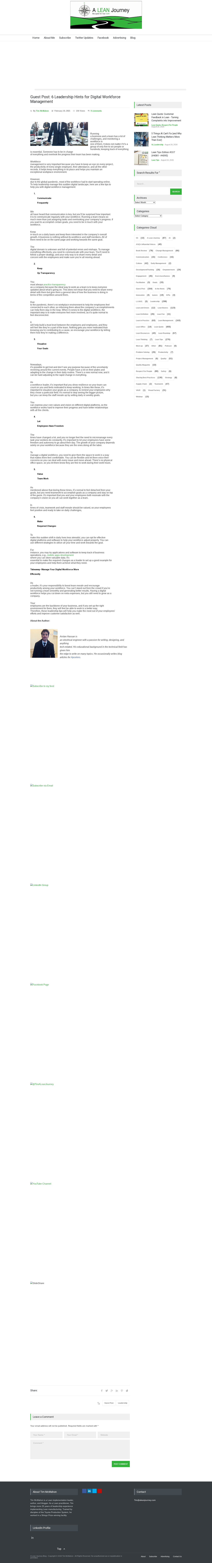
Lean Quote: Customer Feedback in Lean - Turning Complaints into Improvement (166, 117)
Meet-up (139, 346)
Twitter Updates (84, 37)
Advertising (119, 37)
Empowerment (169, 270)
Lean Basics (163, 308)
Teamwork (158, 384)
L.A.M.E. (139, 301)
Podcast (168, 346)
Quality (163, 359)
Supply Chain (141, 384)
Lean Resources (143, 333)
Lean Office (140, 327)
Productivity (163, 352)
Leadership (122, 1403)
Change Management (164, 251)
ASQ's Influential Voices (145, 244)
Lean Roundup (164, 333)
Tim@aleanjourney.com (145, 1500)
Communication (142, 257)
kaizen (154, 295)
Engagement (141, 276)
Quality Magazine (143, 365)
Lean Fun (161, 314)
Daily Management (158, 263)
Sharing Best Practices (145, 378)
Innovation (140, 295)
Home (36, 37)
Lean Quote (156, 125)
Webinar (139, 397)
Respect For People (170, 125)
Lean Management (165, 320)
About (143, 1556)
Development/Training (145, 270)
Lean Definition (142, 314)
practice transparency (54, 284)
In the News (160, 289)
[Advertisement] (106, 67)
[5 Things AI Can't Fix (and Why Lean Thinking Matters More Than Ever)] (141, 139)
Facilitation (140, 282)
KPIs (168, 295)
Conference (162, 257)
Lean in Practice (142, 320)
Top (59, 1548)
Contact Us (177, 1556)
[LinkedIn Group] (80, 933)
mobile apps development (60, 555)
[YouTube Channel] (80, 1232)
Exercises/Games (162, 276)
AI (152, 145)
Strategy (168, 378)
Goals (155, 282)
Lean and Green (142, 308)
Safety (163, 371)
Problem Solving (142, 352)
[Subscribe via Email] (80, 833)
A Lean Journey (153, 238)
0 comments (96, 111)
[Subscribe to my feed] (80, 734)
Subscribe (65, 37)
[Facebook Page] (80, 1033)
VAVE (138, 390)
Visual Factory (154, 390)
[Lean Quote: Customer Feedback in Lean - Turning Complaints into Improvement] (141, 120)
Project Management (144, 359)
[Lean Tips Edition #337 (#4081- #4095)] (141, 158)
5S (137, 238)
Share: (33, 1390)
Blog (132, 37)
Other (153, 346)
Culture (139, 263)
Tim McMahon (42, 111)
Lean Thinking (141, 340)
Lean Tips (155, 160)
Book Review (141, 251)
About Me (49, 37)
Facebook (103, 37)
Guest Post (108, 1403)
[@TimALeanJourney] (80, 1132)
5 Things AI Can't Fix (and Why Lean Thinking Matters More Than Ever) (166, 136)
